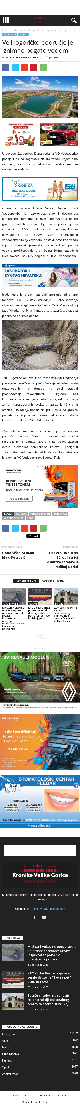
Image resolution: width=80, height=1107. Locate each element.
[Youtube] (44, 917)
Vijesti (23, 34)
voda (30, 518)
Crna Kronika (10, 603)
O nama (29, 1095)
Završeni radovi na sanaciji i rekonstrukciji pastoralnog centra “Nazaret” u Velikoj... (49, 999)
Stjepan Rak (60, 514)
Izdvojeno (10, 34)
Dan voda (21, 514)
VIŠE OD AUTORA (53, 581)
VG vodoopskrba (13, 518)
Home (5, 30)
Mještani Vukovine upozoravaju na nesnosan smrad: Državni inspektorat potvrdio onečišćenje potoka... (52, 952)
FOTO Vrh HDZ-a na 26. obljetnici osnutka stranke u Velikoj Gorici (62, 559)
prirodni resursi (40, 514)
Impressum (46, 1095)
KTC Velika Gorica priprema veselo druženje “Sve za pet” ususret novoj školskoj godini (39, 613)
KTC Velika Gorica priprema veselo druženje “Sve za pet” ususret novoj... (49, 977)
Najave (33, 603)
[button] (73, 20)
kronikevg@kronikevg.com (48, 908)
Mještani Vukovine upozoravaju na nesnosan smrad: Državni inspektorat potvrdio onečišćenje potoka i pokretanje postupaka (13, 618)
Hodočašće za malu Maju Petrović (18, 554)
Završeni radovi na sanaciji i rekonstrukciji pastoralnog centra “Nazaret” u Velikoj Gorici (65, 614)
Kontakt (62, 1095)
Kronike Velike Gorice (24, 57)
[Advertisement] (40, 7)
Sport (5, 1067)
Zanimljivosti (10, 1074)
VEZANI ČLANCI (26, 581)
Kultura (59, 603)
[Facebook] (35, 917)
